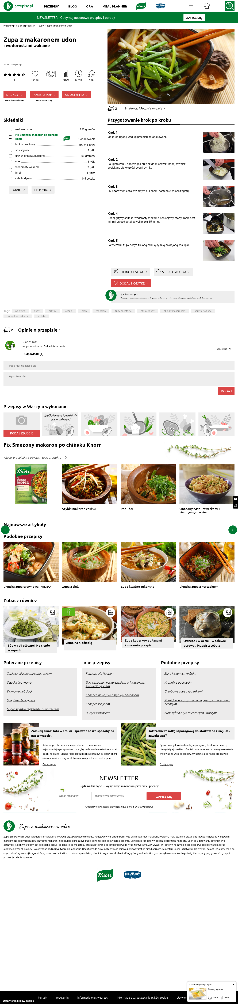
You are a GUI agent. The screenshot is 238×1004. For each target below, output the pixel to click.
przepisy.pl (16, 64)
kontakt (42, 997)
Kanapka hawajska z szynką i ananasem (112, 695)
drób (84, 311)
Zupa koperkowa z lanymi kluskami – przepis (143, 642)
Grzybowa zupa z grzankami (183, 691)
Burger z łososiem (98, 712)
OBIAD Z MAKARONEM (174, 311)
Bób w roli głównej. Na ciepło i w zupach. (29, 647)
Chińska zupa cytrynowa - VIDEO (27, 586)
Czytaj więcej (49, 764)
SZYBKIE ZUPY (148, 311)
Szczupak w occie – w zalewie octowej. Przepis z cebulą (204, 643)
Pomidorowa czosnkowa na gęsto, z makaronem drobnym (197, 702)
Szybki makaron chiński (79, 509)
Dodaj (226, 391)
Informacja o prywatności (92, 997)
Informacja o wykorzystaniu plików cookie (142, 997)
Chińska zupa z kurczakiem (198, 586)
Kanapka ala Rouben (99, 673)
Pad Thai (127, 509)
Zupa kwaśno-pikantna (137, 586)
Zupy (41, 25)
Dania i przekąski (27, 25)
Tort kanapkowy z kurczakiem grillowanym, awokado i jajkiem (115, 684)
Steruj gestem (131, 272)
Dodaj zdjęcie (21, 433)
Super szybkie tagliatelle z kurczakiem (33, 709)
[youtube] (235, 499)
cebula (68, 311)
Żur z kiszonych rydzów (180, 673)
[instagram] (235, 505)
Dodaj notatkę (132, 283)
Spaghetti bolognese (21, 700)
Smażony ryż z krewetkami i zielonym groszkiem (199, 510)
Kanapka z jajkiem (98, 704)
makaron (101, 311)
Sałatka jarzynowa (19, 682)
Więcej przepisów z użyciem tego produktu (32, 457)
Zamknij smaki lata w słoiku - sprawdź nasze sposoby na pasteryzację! (72, 733)
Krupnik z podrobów (178, 682)
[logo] (18, 6)
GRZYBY (52, 311)
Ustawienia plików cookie (18, 1000)
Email (16, 189)
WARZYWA (20, 311)
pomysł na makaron (18, 316)
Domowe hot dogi (19, 691)
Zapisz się (164, 796)
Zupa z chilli (70, 586)
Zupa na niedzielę (79, 643)
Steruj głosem (174, 272)
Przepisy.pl (9, 25)
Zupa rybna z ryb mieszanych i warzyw (190, 712)
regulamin (62, 997)
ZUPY (37, 311)
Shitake (42, 316)
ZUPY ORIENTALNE (123, 311)
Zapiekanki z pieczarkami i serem (29, 673)
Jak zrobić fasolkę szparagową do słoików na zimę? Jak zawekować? (189, 733)
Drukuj (12, 94)
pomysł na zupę (203, 311)
